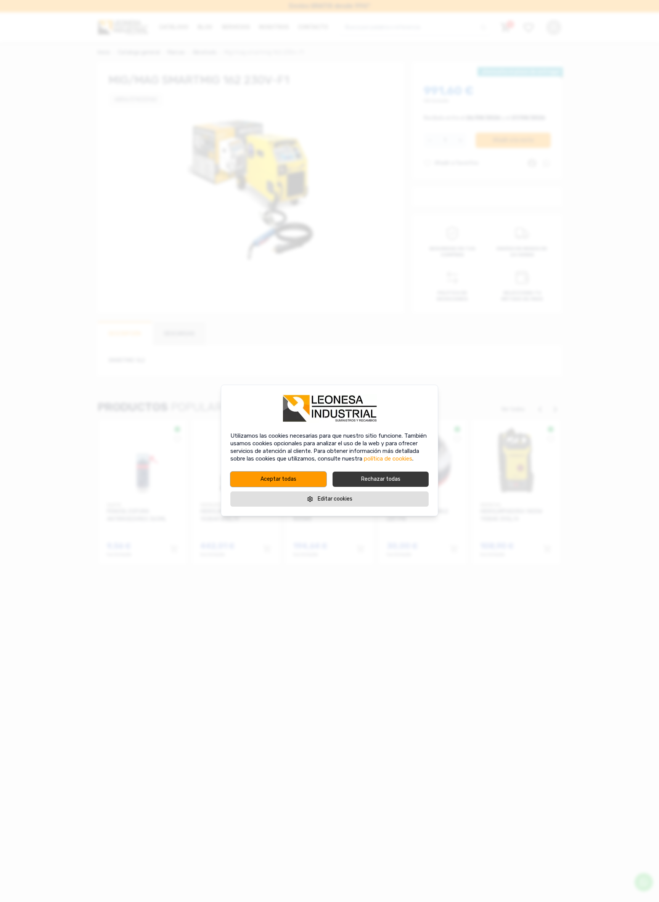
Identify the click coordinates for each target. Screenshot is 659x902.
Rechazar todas (380, 479)
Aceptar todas (278, 479)
